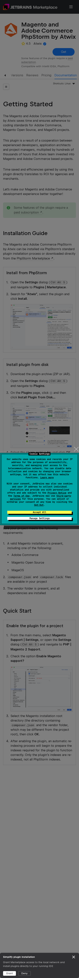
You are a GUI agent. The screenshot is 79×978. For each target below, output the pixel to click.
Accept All (39, 512)
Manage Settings (40, 518)
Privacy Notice (57, 492)
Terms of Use (21, 495)
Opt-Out (39, 505)
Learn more (47, 477)
